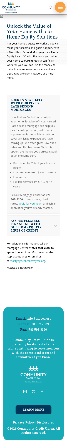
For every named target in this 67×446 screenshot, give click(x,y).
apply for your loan (30, 203)
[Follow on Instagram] (25, 391)
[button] (60, 7)
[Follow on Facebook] (42, 391)
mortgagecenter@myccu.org (27, 261)
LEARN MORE (33, 409)
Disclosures (45, 422)
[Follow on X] (33, 391)
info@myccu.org (38, 318)
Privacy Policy (24, 422)
